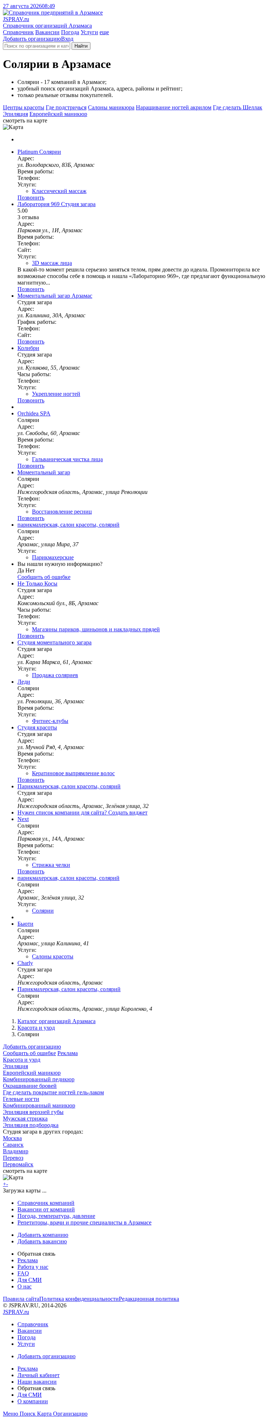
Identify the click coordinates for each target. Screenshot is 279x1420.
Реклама (67, 1053)
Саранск (13, 1145)
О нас (24, 1286)
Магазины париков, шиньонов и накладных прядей (96, 629)
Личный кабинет (38, 1375)
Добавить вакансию (42, 1241)
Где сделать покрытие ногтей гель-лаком (53, 1092)
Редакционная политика (149, 1299)
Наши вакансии (37, 1382)
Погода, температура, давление (56, 1216)
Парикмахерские (53, 557)
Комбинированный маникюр (39, 1105)
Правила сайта (21, 1299)
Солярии (43, 911)
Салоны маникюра (111, 107)
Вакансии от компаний (46, 1209)
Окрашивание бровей (30, 1086)
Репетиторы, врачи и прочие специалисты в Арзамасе (84, 1222)
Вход (67, 39)
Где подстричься (66, 107)
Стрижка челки (51, 865)
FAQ (23, 1273)
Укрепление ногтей (56, 394)
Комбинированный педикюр (38, 1079)
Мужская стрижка (25, 1118)
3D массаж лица (52, 263)
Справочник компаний (45, 1203)
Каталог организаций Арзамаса (56, 1021)
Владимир (15, 1151)
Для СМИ (29, 1280)
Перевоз (13, 1158)
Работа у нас (32, 1267)
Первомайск (18, 1164)
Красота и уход (36, 1028)
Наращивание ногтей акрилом (173, 107)
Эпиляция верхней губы (33, 1112)
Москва (12, 1138)
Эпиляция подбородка (30, 1125)
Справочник (18, 32)
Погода (70, 32)
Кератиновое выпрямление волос (73, 773)
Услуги (89, 32)
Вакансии (47, 32)
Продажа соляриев (55, 675)
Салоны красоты (52, 956)
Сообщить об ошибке (29, 1053)
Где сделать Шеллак (237, 107)
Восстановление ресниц (62, 511)
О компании (32, 1401)
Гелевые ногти (21, 1099)
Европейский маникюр (58, 114)
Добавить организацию (32, 39)
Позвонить (30, 197)
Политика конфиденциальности (79, 1299)
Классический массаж (59, 191)
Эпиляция (15, 114)
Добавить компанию (42, 1235)
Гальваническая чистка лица (67, 459)
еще (104, 32)
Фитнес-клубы (50, 721)
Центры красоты (23, 107)
